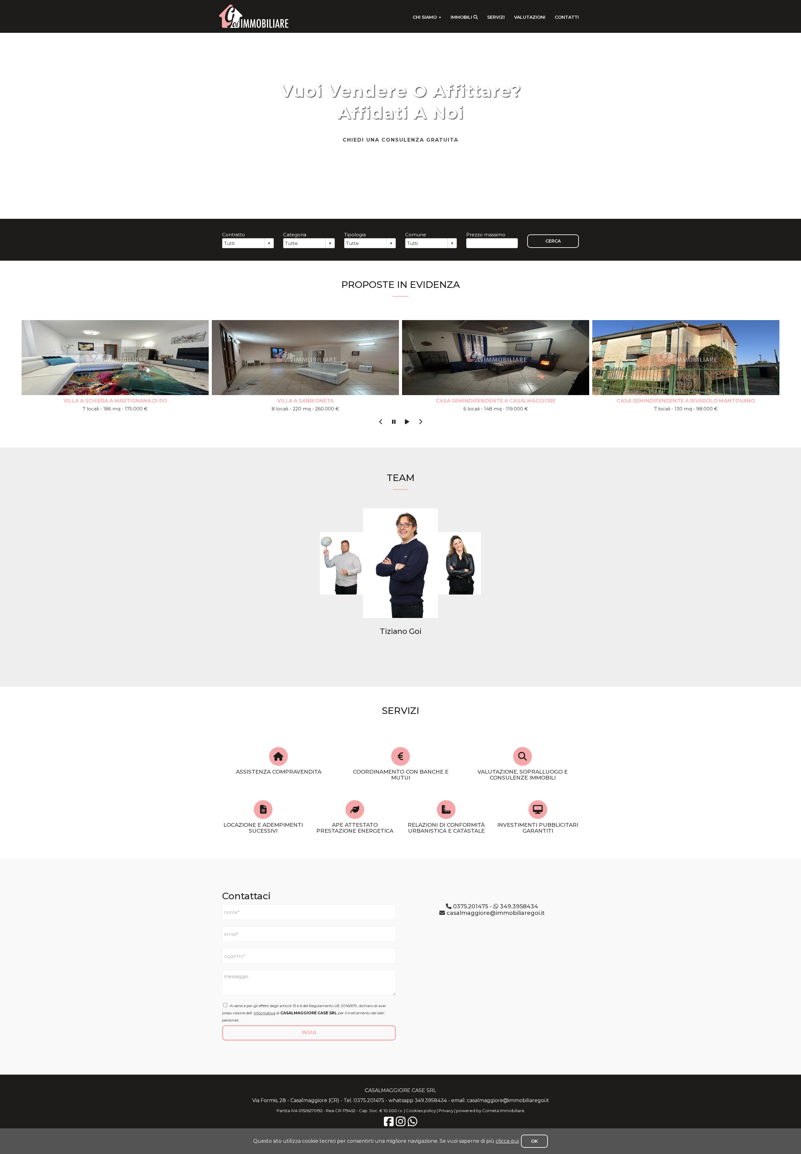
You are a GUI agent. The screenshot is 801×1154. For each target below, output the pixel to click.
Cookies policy (421, 1110)
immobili (462, 17)
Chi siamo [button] (425, 17)
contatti (567, 17)
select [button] (269, 243)
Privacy (446, 1110)
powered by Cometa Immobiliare (490, 1110)
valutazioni (529, 17)
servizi (496, 17)
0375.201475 (470, 906)
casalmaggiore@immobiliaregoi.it (495, 913)
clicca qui (507, 1141)
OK (534, 1141)
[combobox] (243, 243)
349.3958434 (518, 906)
